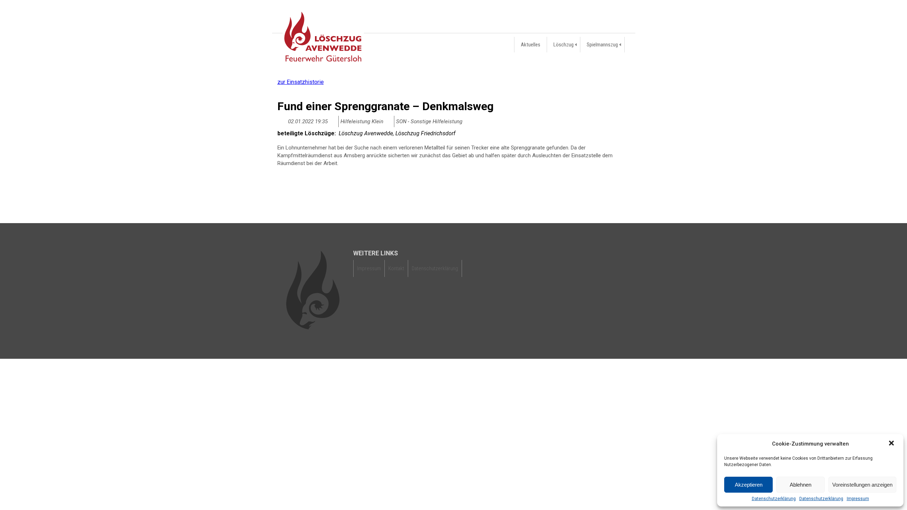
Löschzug (563, 44)
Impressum (858, 498)
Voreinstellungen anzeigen (862, 485)
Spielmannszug (602, 44)
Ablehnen (800, 485)
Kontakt (396, 268)
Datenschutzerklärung (774, 498)
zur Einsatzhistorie (300, 82)
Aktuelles (530, 44)
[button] (892, 444)
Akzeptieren (748, 485)
